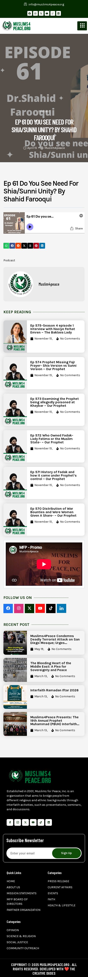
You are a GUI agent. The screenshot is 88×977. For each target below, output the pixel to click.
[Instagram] (35, 13)
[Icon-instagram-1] (17, 822)
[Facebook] (29, 13)
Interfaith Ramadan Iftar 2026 (54, 690)
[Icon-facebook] (10, 822)
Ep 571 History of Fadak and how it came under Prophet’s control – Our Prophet (53, 475)
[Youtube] (47, 13)
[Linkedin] (58, 13)
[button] (6, 246)
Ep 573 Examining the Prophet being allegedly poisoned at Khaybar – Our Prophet (54, 402)
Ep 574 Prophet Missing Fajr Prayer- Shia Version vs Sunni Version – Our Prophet (53, 365)
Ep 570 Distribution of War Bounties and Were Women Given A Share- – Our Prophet (53, 511)
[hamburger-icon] (82, 25)
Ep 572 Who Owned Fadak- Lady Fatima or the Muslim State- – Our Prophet (51, 438)
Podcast (44, 111)
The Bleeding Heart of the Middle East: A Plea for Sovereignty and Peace (50, 666)
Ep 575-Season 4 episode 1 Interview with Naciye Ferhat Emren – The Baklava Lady (52, 328)
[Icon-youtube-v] (33, 822)
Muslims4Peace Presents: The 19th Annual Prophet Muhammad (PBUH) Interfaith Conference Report (54, 722)
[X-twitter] (41, 13)
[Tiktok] (41, 822)
